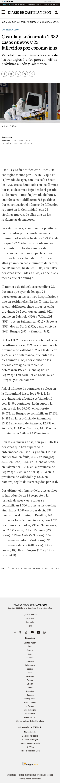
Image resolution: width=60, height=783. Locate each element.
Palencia (55, 568)
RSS (30, 626)
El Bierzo (30, 658)
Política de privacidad (27, 775)
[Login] (56, 12)
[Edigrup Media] (30, 764)
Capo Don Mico (19, 4)
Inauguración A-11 (52, 4)
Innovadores (30, 714)
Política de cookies (45, 775)
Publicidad (30, 618)
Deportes (30, 691)
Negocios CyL (30, 717)
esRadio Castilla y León (30, 751)
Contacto (30, 622)
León (8, 568)
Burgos (30, 650)
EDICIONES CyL (49, 1)
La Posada (30, 706)
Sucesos (30, 695)
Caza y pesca (30, 699)
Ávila (30, 647)
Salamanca (38, 568)
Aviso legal (11, 775)
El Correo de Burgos (30, 740)
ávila (5, 22)
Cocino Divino (30, 702)
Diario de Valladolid (30, 736)
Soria (47, 568)
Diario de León (30, 732)
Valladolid (17, 568)
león (22, 22)
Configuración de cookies (30, 779)
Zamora (27, 568)
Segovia (30, 669)
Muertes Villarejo (35, 4)
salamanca (44, 22)
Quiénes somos (30, 615)
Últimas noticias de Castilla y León (30, 721)
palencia (31, 22)
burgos (13, 22)
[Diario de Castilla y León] (29, 12)
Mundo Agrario (30, 710)
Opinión (30, 684)
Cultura (30, 688)
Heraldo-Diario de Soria (30, 743)
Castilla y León (10, 29)
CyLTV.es (30, 747)
